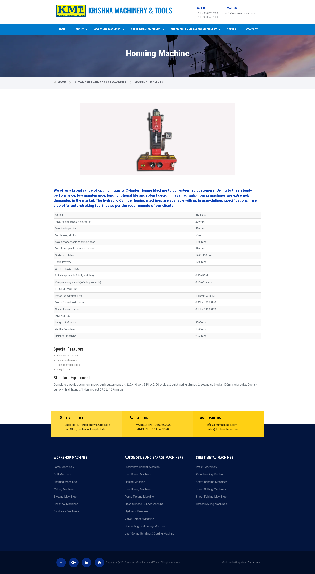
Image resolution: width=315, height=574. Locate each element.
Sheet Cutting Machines (211, 489)
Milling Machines (64, 489)
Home (61, 29)
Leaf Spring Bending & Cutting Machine (149, 533)
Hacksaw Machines (66, 504)
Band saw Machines (66, 511)
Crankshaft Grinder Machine (142, 467)
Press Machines (206, 467)
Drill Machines (63, 474)
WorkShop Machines (107, 29)
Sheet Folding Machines (211, 496)
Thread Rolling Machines (211, 504)
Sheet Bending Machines (212, 482)
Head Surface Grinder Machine (144, 504)
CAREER (231, 29)
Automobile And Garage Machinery (193, 29)
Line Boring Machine (138, 474)
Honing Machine (135, 482)
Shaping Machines (65, 482)
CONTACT (252, 29)
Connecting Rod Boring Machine (145, 526)
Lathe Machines (64, 467)
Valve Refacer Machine (139, 519)
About (79, 29)
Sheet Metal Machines (145, 29)
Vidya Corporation (251, 562)
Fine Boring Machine (138, 489)
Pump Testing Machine (139, 496)
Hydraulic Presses (136, 511)
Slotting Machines (65, 496)
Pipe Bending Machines (211, 474)
